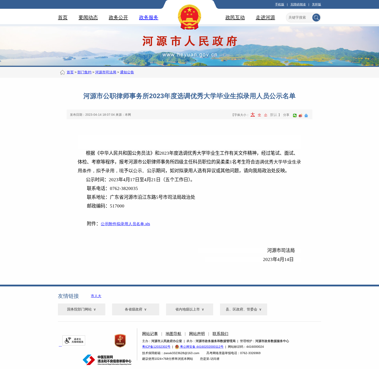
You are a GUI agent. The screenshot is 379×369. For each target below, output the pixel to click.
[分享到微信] (295, 115)
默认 (273, 115)
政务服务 (148, 17)
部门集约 (84, 72)
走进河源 (265, 17)
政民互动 (235, 17)
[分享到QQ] (306, 115)
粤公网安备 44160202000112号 (201, 346)
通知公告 (127, 72)
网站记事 (150, 334)
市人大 (96, 296)
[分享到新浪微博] (300, 115)
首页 (63, 17)
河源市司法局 (105, 72)
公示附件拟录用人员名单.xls (125, 224)
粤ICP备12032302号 (156, 346)
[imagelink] (74, 340)
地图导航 (173, 334)
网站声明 (197, 334)
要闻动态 (88, 17)
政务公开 (118, 17)
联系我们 (220, 334)
